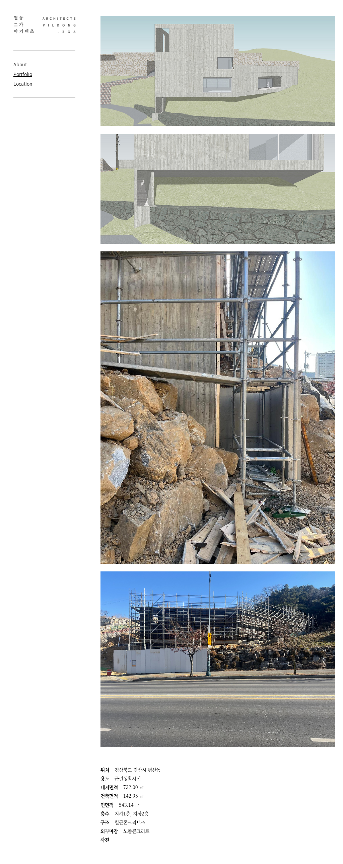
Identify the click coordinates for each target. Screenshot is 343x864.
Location (22, 83)
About (20, 64)
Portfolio (22, 74)
